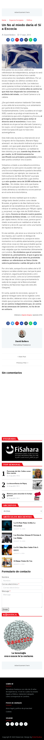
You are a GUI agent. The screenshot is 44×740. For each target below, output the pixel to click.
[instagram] (17, 724)
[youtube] (21, 724)
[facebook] (12, 724)
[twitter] (7, 724)
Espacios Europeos (27, 315)
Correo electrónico (10, 584)
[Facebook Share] (8, 40)
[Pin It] (17, 40)
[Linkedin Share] (21, 40)
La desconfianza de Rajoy (17, 483)
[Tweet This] (12, 40)
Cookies (9, 712)
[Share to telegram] (35, 40)
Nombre (5, 577)
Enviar (5, 609)
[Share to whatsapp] (30, 40)
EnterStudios (37, 737)
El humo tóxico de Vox (23, 561)
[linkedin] (26, 724)
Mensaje (6, 591)
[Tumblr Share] (26, 40)
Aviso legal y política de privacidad (19, 708)
